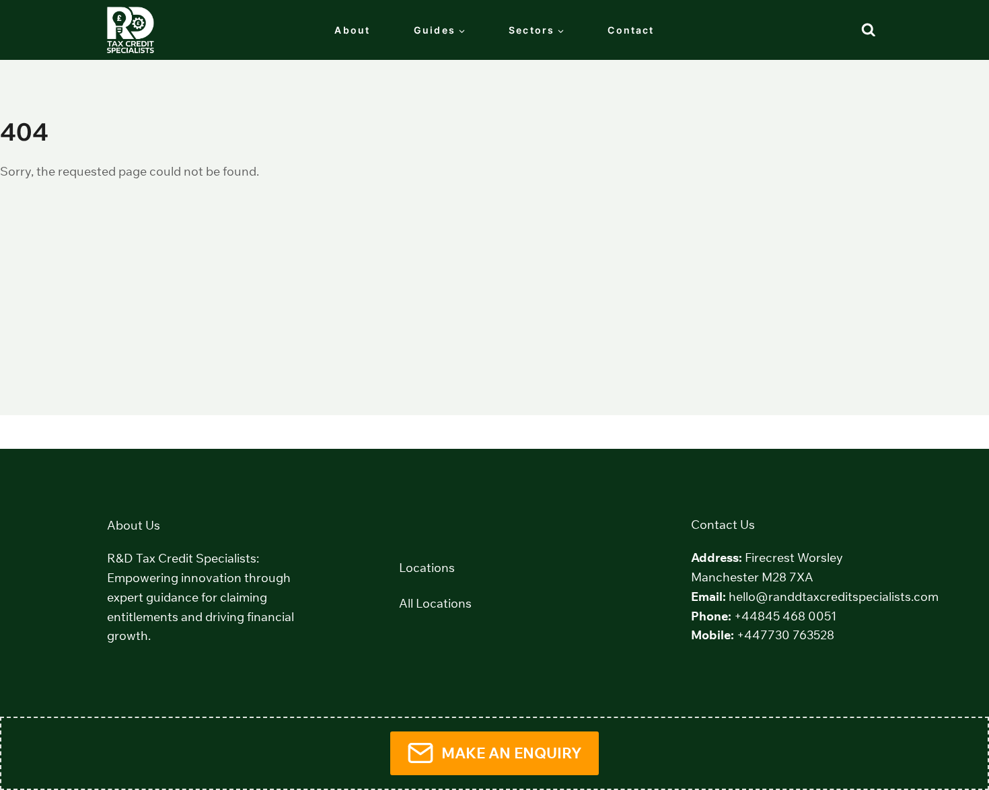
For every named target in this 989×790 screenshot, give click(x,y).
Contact (631, 30)
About (352, 30)
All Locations (435, 603)
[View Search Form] (868, 30)
